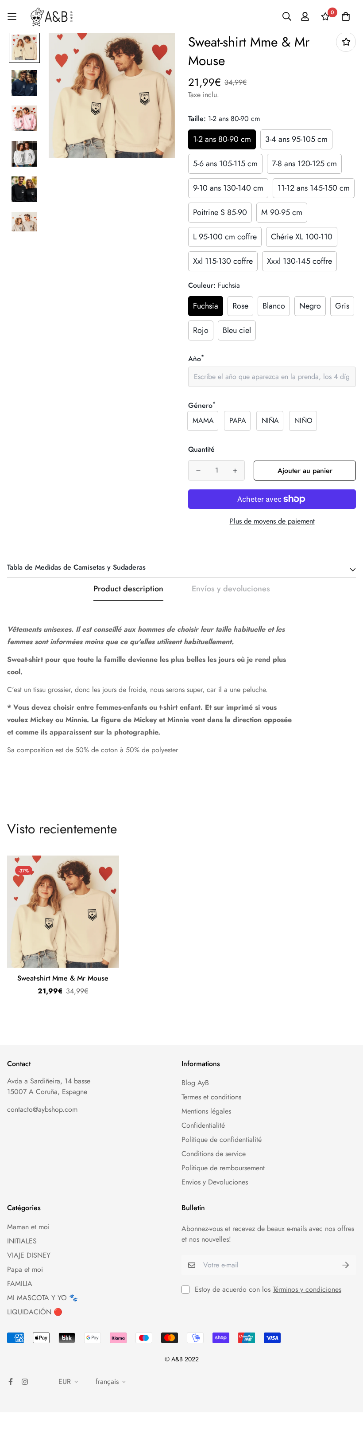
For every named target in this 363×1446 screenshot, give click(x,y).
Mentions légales (206, 1111)
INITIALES (22, 1241)
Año (196, 359)
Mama (203, 420)
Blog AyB (195, 1083)
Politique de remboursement (223, 1168)
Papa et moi (25, 1269)
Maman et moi (28, 1227)
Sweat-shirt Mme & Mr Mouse (62, 978)
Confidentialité (203, 1125)
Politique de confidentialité (222, 1139)
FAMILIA (19, 1283)
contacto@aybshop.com (42, 1109)
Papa (237, 420)
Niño (303, 420)
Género (202, 405)
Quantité (201, 449)
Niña (270, 420)
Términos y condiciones (307, 1289)
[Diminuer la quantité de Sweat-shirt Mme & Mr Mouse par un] (198, 471)
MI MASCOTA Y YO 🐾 (42, 1298)
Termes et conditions (211, 1097)
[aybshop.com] (51, 16)
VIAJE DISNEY (28, 1255)
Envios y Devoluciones (215, 1182)
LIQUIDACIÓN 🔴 (34, 1312)
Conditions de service (214, 1154)
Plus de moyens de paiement (272, 521)
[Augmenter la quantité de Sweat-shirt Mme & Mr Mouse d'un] (234, 471)
